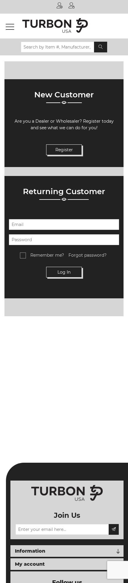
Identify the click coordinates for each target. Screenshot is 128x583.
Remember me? (47, 255)
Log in (71, 6)
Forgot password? (87, 255)
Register (60, 6)
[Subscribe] (114, 529)
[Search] (100, 47)
